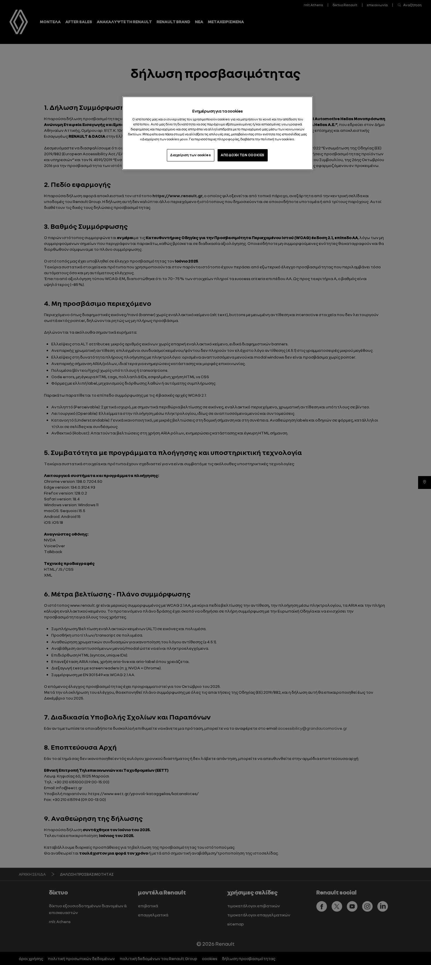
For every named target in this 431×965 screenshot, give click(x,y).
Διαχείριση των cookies (190, 155)
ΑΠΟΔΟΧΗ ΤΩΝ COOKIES (242, 155)
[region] (217, 133)
